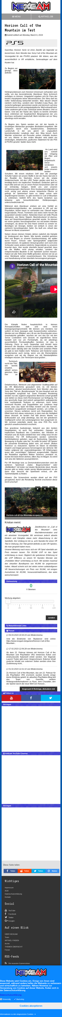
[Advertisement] (31, 728)
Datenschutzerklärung (13, 894)
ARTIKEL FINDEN (12, 940)
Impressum (9, 888)
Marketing (20, 999)
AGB (6, 891)
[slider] (8, 601)
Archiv (7, 944)
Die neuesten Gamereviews (19, 963)
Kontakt (8, 897)
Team (7, 937)
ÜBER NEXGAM (11, 934)
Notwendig (7, 999)
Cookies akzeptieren (31, 1005)
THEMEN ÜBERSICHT (14, 947)
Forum (7, 950)
